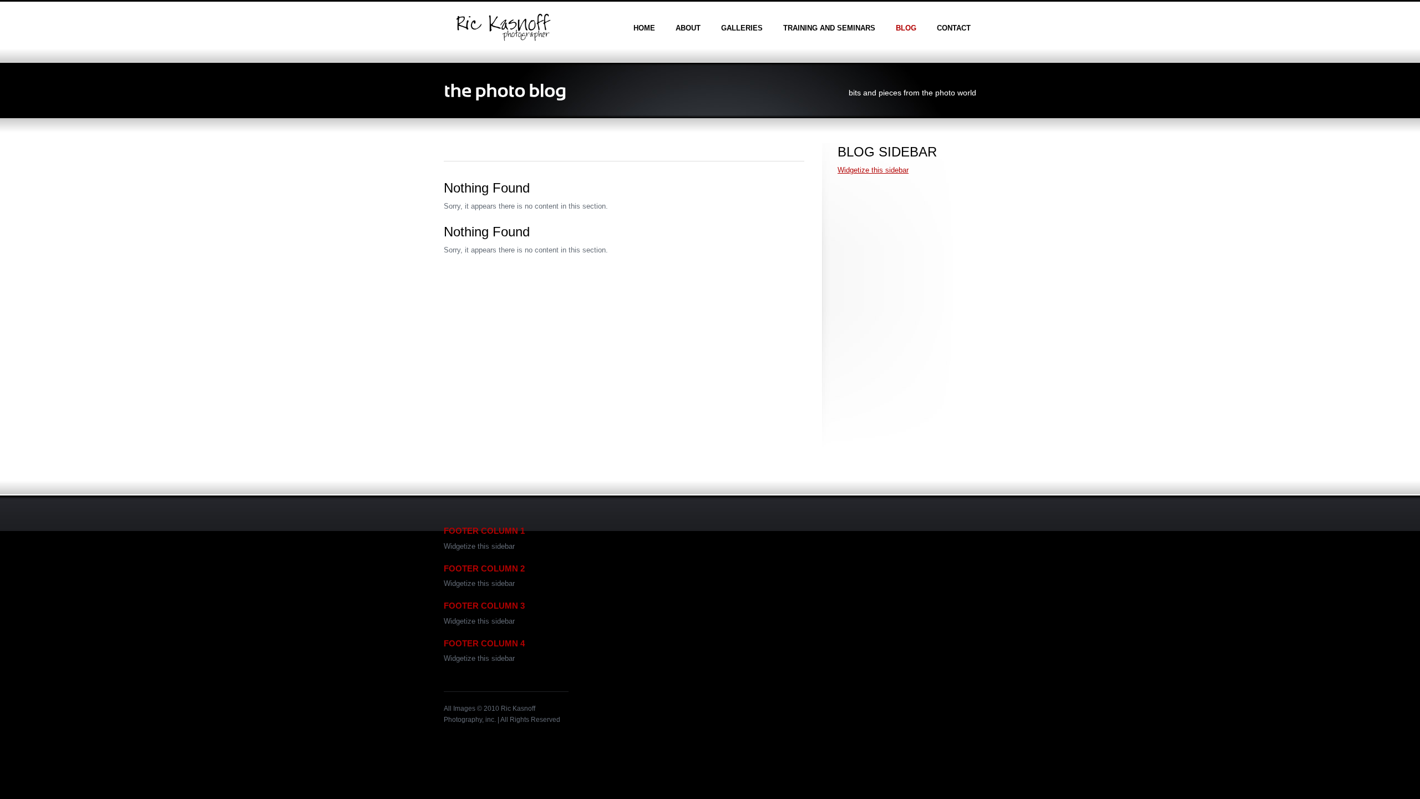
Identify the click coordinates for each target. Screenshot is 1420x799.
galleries (742, 28)
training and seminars (829, 28)
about (688, 28)
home (644, 28)
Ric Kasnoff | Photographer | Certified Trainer (503, 27)
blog (906, 28)
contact (954, 28)
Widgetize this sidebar (873, 170)
